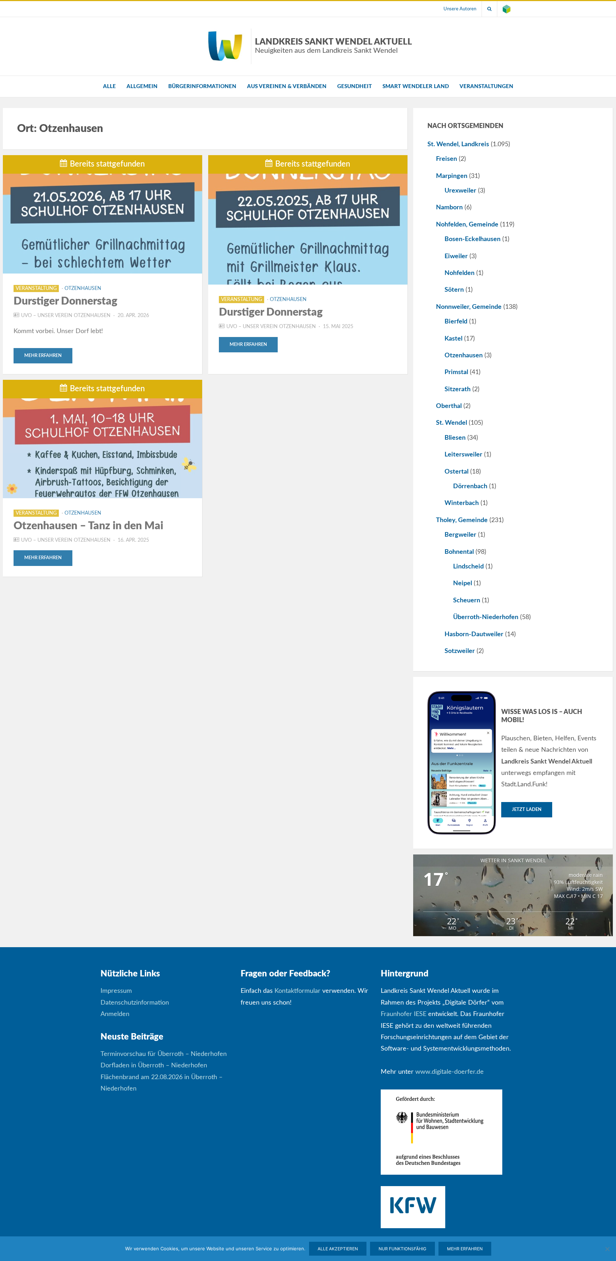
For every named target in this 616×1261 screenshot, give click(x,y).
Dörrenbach (470, 486)
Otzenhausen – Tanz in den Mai (88, 526)
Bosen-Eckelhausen (472, 239)
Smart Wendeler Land (416, 86)
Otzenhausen (83, 288)
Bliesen (455, 438)
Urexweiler (460, 191)
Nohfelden (459, 273)
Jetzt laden (526, 809)
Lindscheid (468, 566)
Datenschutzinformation (135, 1003)
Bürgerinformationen (202, 86)
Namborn (449, 207)
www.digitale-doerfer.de (449, 1072)
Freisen (446, 159)
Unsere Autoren (459, 9)
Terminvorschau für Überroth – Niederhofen (164, 1054)
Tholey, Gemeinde (462, 520)
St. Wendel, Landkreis (458, 144)
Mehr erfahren (43, 355)
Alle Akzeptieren (338, 1248)
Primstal (456, 372)
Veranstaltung (36, 288)
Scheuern (466, 600)
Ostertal (456, 472)
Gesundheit (354, 86)
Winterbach (462, 503)
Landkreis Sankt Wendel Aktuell (333, 46)
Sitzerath (458, 389)
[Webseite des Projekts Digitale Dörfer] (506, 9)
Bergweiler (460, 535)
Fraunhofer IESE (403, 1014)
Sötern (454, 290)
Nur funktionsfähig (402, 1248)
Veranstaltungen (486, 86)
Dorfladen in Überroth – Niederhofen (154, 1065)
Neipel (462, 583)
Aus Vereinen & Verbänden (287, 86)
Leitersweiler (463, 454)
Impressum (116, 991)
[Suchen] (489, 9)
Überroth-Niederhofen (485, 617)
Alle (109, 86)
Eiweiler (456, 256)
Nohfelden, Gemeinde (467, 224)
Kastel (453, 339)
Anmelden (115, 1014)
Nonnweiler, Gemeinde (469, 307)
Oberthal (449, 406)
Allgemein (142, 86)
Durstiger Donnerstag (65, 301)
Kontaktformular (297, 991)
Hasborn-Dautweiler (474, 634)
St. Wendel (451, 423)
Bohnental (459, 552)
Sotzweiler (460, 651)
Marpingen (451, 176)
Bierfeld (456, 321)
